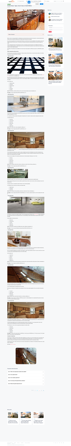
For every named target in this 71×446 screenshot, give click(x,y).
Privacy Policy (9, 443)
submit (50, 31)
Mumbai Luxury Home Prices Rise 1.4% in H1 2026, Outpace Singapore (38, 421)
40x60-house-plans (13, 344)
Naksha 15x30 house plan (55, 16)
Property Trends (21, 1)
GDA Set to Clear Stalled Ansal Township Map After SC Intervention (13, 421)
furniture (17, 149)
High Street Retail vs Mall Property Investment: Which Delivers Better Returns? (55, 82)
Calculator (47, 1)
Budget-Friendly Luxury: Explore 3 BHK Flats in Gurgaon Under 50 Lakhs (56, 14)
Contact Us (13, 443)
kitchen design (36, 214)
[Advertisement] (25, 400)
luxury (21, 319)
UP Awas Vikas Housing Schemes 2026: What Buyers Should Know (26, 421)
